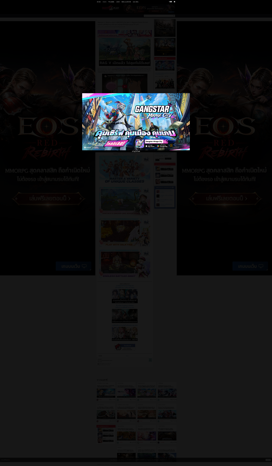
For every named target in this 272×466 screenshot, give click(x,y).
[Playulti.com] (170, 2)
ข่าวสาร (104, 1)
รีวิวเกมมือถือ (111, 1)
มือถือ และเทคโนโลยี (126, 1)
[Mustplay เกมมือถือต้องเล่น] (174, 2)
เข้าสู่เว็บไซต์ (136, 96)
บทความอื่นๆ (135, 1)
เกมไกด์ (117, 1)
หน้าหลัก (99, 1)
